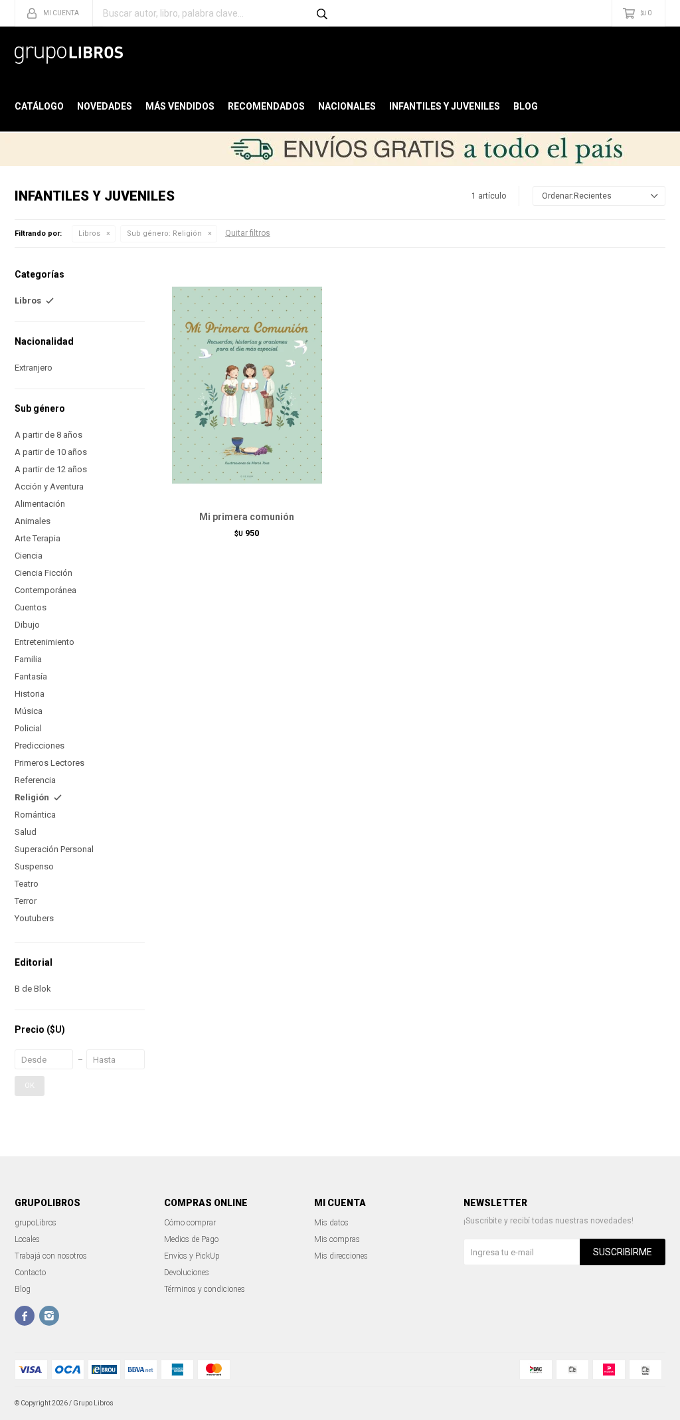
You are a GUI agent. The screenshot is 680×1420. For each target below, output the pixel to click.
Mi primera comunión (246, 516)
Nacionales (347, 106)
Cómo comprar (190, 1222)
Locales (27, 1239)
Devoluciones (186, 1272)
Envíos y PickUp (192, 1256)
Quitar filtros (247, 233)
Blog (525, 106)
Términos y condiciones (204, 1289)
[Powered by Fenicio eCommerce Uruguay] (645, 1403)
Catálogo (39, 106)
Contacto (30, 1272)
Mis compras (337, 1239)
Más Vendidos (179, 106)
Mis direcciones (341, 1256)
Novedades (104, 106)
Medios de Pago (191, 1239)
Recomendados (266, 106)
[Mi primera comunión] (247, 385)
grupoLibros (35, 1222)
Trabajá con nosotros (51, 1256)
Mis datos (331, 1222)
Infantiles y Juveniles (444, 106)
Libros (89, 233)
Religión (164, 233)
